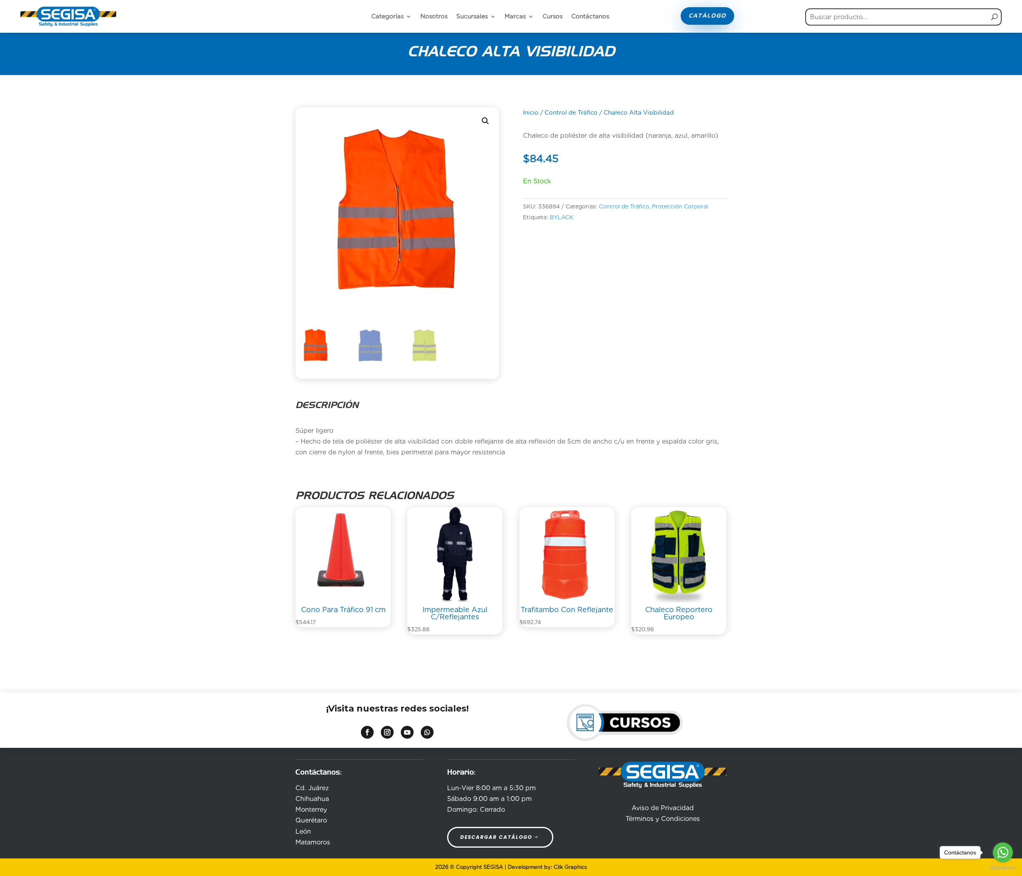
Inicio (531, 112)
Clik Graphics (570, 867)
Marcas (515, 16)
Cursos (552, 16)
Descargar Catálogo (496, 837)
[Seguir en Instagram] (387, 732)
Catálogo (707, 15)
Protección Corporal (680, 206)
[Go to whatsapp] (1003, 852)
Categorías (387, 16)
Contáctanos (590, 16)
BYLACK (561, 217)
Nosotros (434, 16)
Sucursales (472, 16)
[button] (485, 121)
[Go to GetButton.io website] (1003, 867)
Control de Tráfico (571, 112)
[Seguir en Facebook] (367, 732)
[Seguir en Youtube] (407, 732)
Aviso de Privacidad (663, 808)
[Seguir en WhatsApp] (427, 732)
